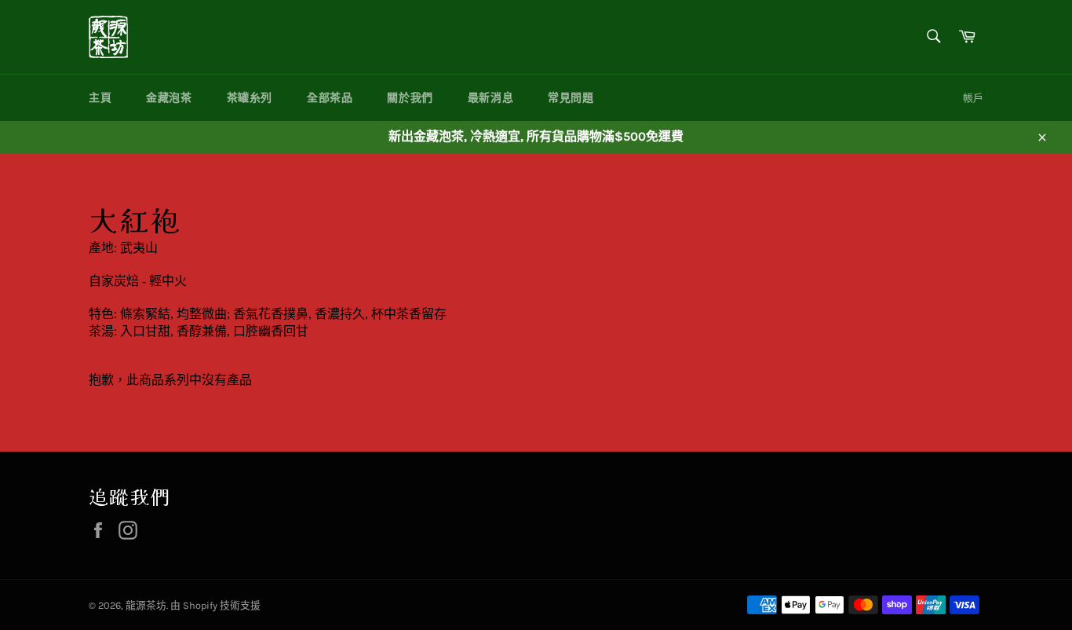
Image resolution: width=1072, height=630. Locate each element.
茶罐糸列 (249, 97)
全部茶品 (329, 97)
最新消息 (490, 97)
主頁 (100, 97)
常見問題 (570, 97)
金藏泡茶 (168, 97)
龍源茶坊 (146, 605)
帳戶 (973, 98)
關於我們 (409, 97)
